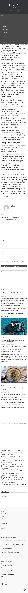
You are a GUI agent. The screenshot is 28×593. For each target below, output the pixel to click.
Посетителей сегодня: (7, 570)
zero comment (11, 392)
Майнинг (5, 35)
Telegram (12, 460)
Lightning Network (7, 458)
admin (13, 206)
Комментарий (5, 222)
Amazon (24, 450)
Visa (23, 460)
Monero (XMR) (16, 458)
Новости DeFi (6, 23)
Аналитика (5, 32)
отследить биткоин (8, 486)
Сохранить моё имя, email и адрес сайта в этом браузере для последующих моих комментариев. (12, 262)
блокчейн (3, 486)
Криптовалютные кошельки (9, 475)
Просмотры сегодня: (6, 565)
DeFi (12, 454)
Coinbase (8, 454)
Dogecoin (16, 454)
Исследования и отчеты (10, 470)
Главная (4, 19)
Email (2, 247)
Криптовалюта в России (6, 471)
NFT (20, 458)
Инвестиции (4, 468)
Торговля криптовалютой (18, 484)
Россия (3, 484)
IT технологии (22, 457)
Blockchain (5, 29)
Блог (2, 518)
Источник (4, 197)
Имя (2, 240)
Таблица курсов (6, 42)
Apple (2, 452)
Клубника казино (5, 496)
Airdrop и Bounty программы (11, 450)
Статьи (3, 525)
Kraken (2, 458)
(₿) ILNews (14, 5)
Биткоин (5, 466)
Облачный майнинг (11, 479)
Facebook (12, 457)
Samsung (7, 460)
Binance (8, 452)
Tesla (15, 460)
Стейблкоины (8, 484)
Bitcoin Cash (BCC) (15, 452)
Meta (13, 458)
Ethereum (5, 456)
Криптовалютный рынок (12, 477)
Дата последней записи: (7, 574)
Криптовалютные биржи (10, 473)
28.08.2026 (4, 392)
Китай (21, 470)
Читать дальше (4, 411)
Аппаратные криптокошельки (7, 462)
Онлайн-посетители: (7, 561)
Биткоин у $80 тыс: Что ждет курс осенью (12, 388)
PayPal (3, 460)
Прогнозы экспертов (19, 479)
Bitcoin (4, 26)
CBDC (3, 454)
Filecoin (17, 456)
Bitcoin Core (21, 452)
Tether (20, 460)
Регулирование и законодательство (8, 481)
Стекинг (5, 39)
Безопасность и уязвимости (11, 464)
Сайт (2, 253)
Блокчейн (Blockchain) (17, 466)
